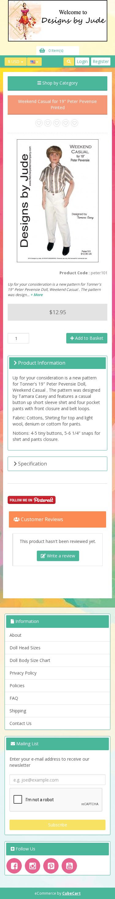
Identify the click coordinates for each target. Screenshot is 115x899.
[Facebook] (14, 865)
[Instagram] (32, 865)
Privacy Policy (23, 673)
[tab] (57, 363)
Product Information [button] (41, 362)
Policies (17, 685)
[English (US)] (34, 61)
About (15, 635)
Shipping (18, 711)
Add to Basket (88, 338)
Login (82, 61)
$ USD (14, 61)
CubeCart (71, 893)
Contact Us (21, 723)
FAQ (14, 698)
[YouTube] (69, 865)
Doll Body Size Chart (30, 660)
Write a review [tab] (60, 556)
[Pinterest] (51, 865)
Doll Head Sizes (25, 648)
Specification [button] (32, 463)
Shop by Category (59, 83)
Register (101, 61)
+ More (36, 294)
